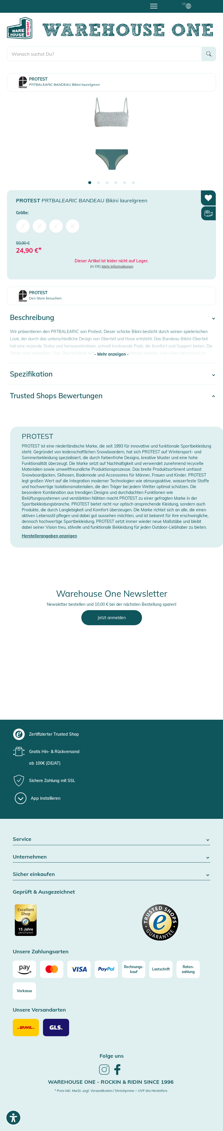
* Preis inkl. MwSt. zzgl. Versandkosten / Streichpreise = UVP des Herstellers (111, 1091)
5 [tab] (124, 183)
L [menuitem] (56, 226)
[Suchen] (209, 54)
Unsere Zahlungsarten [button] (41, 952)
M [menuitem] (39, 226)
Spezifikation (31, 374)
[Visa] (79, 969)
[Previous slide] (17, 139)
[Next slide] (206, 139)
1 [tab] (90, 183)
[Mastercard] (51, 969)
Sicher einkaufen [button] (34, 874)
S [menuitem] (23, 226)
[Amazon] (24, 969)
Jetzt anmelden (112, 617)
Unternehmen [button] (30, 857)
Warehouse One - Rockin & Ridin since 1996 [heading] (111, 1082)
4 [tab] (116, 183)
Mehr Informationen (117, 266)
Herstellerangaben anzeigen (49, 536)
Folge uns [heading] (112, 1055)
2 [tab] (98, 183)
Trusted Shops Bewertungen (56, 395)
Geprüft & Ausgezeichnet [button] (44, 892)
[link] (104, 1074)
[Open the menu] (153, 5)
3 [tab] (107, 183)
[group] (117, 734)
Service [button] (22, 839)
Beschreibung (32, 317)
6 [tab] (133, 183)
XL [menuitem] (72, 226)
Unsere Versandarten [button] (39, 1010)
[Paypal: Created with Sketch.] (106, 969)
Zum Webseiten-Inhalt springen (29, 3)
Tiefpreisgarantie (113, 5)
